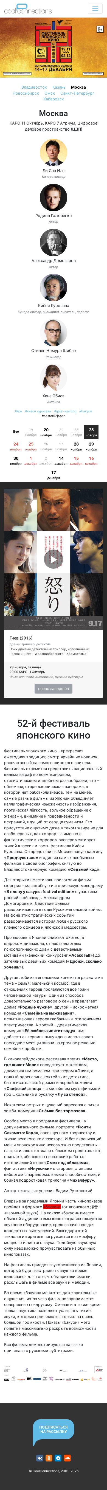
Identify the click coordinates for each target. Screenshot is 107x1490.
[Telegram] (58, 1458)
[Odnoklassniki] (49, 1458)
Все (16, 431)
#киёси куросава (38, 411)
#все (18, 411)
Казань (59, 87)
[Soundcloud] (67, 1458)
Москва (78, 87)
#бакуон (85, 411)
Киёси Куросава (53, 305)
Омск (49, 93)
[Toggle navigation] (95, 9)
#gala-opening (65, 411)
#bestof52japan (54, 416)
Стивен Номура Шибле (53, 350)
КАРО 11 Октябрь (26, 123)
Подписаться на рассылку (53, 1429)
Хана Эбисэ (53, 395)
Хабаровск (53, 99)
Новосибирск (26, 93)
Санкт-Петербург (77, 93)
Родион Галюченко (53, 215)
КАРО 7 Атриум (60, 123)
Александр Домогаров (54, 260)
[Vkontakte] (40, 1458)
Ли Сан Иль (53, 170)
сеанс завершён (53, 688)
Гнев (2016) (21, 638)
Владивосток (34, 87)
